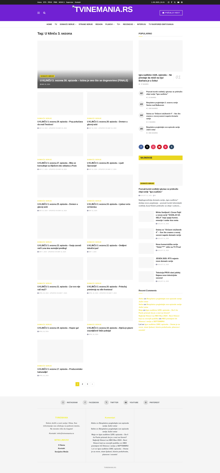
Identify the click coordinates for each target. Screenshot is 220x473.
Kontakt (78, 2)
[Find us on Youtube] (178, 2)
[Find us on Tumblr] (171, 147)
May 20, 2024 (45, 84)
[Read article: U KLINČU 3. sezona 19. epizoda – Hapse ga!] (60, 309)
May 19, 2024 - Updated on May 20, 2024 (53, 128)
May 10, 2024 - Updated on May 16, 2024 (53, 210)
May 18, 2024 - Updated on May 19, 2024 (102, 128)
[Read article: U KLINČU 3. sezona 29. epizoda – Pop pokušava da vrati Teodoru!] (60, 103)
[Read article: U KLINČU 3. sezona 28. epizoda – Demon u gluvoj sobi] (110, 103)
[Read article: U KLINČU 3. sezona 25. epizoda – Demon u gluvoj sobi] (60, 186)
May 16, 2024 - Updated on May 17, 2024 (102, 169)
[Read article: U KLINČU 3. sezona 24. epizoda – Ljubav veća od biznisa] (110, 186)
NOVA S (62, 2)
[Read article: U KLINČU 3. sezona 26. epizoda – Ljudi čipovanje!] (110, 144)
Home (39, 2)
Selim (141, 304)
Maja (141, 310)
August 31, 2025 (146, 195)
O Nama (61, 445)
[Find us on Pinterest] (182, 2)
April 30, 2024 (44, 331)
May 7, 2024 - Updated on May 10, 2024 (52, 252)
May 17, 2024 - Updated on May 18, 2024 (53, 169)
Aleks (141, 299)
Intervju (141, 24)
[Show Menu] (38, 13)
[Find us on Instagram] (168, 2)
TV (56, 24)
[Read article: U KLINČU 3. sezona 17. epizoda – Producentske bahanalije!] (60, 351)
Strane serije (86, 24)
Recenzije (128, 24)
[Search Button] (44, 13)
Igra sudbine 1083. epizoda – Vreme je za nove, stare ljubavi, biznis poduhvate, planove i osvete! (159, 327)
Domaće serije (67, 24)
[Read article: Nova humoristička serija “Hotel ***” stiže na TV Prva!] (146, 248)
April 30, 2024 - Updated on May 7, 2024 (53, 293)
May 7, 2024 (92, 252)
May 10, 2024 (92, 210)
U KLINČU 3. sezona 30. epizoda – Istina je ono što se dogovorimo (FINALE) (84, 80)
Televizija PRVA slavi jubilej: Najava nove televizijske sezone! (168, 275)
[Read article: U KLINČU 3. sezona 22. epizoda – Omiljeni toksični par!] (110, 227)
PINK (55, 2)
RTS (44, 2)
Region (98, 24)
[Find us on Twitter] (175, 2)
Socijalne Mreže (61, 452)
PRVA (50, 2)
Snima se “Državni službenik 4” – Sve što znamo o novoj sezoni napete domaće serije (163, 116)
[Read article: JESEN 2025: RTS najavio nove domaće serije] (146, 262)
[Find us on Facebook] (171, 2)
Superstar (69, 2)
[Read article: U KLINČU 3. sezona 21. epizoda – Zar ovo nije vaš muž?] (60, 268)
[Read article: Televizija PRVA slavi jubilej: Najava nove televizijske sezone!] (146, 276)
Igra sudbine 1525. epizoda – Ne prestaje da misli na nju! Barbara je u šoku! (155, 78)
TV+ (118, 24)
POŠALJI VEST (172, 13)
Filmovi (109, 24)
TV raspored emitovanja (161, 24)
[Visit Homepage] (102, 13)
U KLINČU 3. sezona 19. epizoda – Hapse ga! (58, 328)
